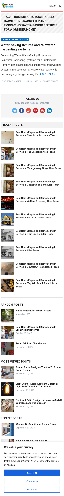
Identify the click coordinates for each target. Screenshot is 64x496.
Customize (32, 481)
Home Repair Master (11, 81)
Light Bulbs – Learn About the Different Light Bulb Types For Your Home (37, 385)
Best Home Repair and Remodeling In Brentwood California (36, 328)
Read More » (47, 74)
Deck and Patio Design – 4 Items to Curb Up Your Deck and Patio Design (39, 401)
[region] (32, 469)
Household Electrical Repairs (31, 440)
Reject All (32, 489)
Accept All (32, 473)
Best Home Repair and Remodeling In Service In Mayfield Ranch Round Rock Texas (36, 283)
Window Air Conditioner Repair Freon (36, 424)
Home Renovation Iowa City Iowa (33, 310)
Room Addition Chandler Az (31, 343)
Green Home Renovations (15, 39)
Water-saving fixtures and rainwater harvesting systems (28, 47)
